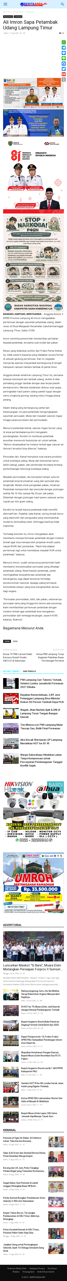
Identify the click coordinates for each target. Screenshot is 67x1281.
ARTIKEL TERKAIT (11, 671)
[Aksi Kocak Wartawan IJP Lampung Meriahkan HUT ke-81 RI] (11, 743)
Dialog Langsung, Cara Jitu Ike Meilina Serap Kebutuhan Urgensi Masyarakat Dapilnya (40, 994)
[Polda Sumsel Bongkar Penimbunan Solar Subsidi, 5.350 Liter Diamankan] (56, 1201)
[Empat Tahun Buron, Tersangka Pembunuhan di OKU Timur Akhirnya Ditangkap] (56, 1216)
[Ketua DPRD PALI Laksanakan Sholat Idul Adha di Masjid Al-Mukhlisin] (11, 1102)
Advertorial (8, 960)
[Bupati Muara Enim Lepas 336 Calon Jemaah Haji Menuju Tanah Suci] (11, 1117)
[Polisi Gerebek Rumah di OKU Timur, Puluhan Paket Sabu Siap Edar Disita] (56, 1233)
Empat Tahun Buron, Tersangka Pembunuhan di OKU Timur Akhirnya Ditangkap (21, 1216)
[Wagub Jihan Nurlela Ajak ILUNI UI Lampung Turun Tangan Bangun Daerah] (11, 713)
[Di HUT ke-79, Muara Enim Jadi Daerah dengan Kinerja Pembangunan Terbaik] (11, 1010)
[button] (5, 4)
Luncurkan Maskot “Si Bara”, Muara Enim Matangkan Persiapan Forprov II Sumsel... (33, 967)
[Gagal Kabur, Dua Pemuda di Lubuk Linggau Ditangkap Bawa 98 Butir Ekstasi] (56, 1186)
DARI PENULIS (29, 671)
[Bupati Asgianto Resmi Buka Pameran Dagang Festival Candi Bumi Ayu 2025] (11, 1025)
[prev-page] (5, 773)
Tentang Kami (28, 1271)
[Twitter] (63, 69)
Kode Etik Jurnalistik (45, 1271)
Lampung (30, 11)
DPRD (15, 641)
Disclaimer (52, 1268)
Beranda (7, 11)
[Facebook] (63, 63)
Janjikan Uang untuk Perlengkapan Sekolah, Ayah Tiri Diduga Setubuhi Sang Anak (23, 1247)
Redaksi (16, 1271)
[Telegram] (63, 47)
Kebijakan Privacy (37, 1268)
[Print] (63, 79)
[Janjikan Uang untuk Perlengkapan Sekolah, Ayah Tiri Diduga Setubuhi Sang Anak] (56, 1248)
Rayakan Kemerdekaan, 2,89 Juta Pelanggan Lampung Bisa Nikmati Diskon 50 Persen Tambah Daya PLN (42, 698)
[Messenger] (63, 53)
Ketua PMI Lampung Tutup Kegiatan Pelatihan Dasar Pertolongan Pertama (50, 657)
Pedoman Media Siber (17, 1268)
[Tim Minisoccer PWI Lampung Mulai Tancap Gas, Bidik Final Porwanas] (11, 728)
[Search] (62, 4)
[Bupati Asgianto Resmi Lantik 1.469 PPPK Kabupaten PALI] (11, 1072)
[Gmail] (63, 74)
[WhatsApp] (63, 42)
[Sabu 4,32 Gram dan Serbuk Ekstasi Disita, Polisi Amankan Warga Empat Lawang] (56, 1156)
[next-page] (10, 773)
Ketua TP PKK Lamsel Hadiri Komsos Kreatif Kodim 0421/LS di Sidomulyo (17, 657)
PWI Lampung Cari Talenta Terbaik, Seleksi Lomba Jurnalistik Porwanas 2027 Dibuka (41, 683)
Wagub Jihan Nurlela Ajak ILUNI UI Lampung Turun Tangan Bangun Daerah (40, 713)
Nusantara (18, 11)
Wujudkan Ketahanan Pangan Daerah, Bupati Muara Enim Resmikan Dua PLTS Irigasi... (40, 1055)
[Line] (63, 58)
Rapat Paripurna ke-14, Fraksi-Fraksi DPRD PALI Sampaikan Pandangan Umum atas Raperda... (41, 1039)
